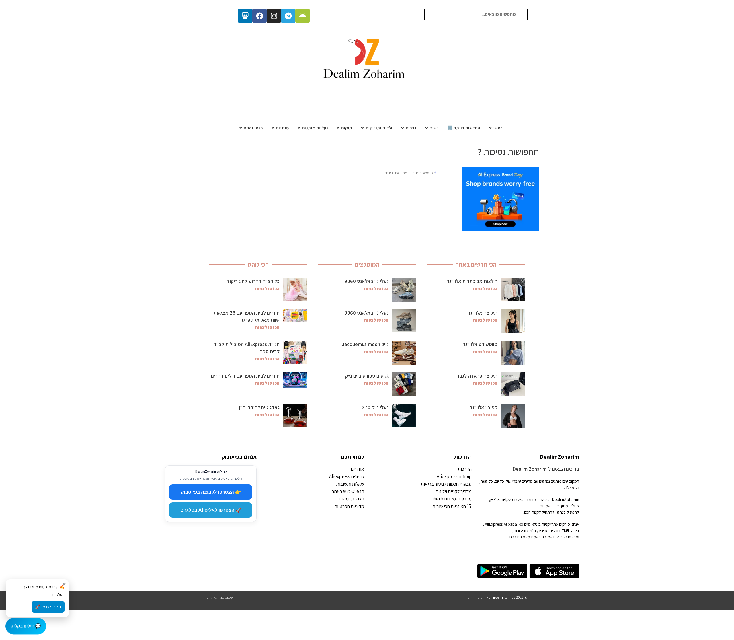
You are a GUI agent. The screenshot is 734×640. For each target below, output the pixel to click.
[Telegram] (288, 16)
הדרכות (463, 456)
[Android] (302, 16)
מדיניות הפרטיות (349, 506)
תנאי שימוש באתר (348, 491)
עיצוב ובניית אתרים (219, 597)
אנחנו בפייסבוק (239, 456)
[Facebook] (259, 16)
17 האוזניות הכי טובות (452, 506)
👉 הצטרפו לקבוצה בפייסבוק (211, 492)
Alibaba (510, 524)
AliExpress (494, 524)
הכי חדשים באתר (476, 264)
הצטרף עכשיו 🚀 (48, 606)
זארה (575, 530)
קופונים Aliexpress (454, 476)
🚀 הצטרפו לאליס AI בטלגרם (210, 510)
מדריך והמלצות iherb (452, 499)
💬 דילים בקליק (26, 626)
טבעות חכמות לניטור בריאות (446, 484)
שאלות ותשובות (350, 484)
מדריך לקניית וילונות (454, 491)
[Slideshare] (245, 16)
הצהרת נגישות (351, 499)
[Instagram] (274, 16)
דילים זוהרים (476, 597)
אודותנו (357, 469)
